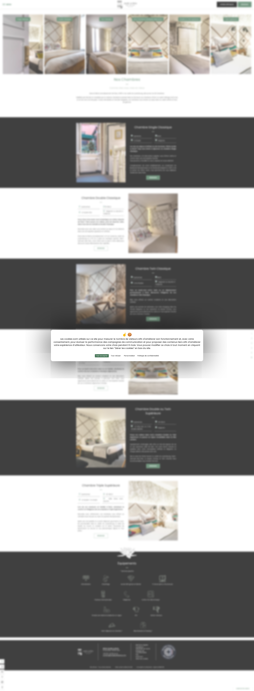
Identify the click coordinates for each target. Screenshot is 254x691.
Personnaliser (129, 356)
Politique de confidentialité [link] (148, 356)
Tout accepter (102, 356)
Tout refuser (116, 356)
